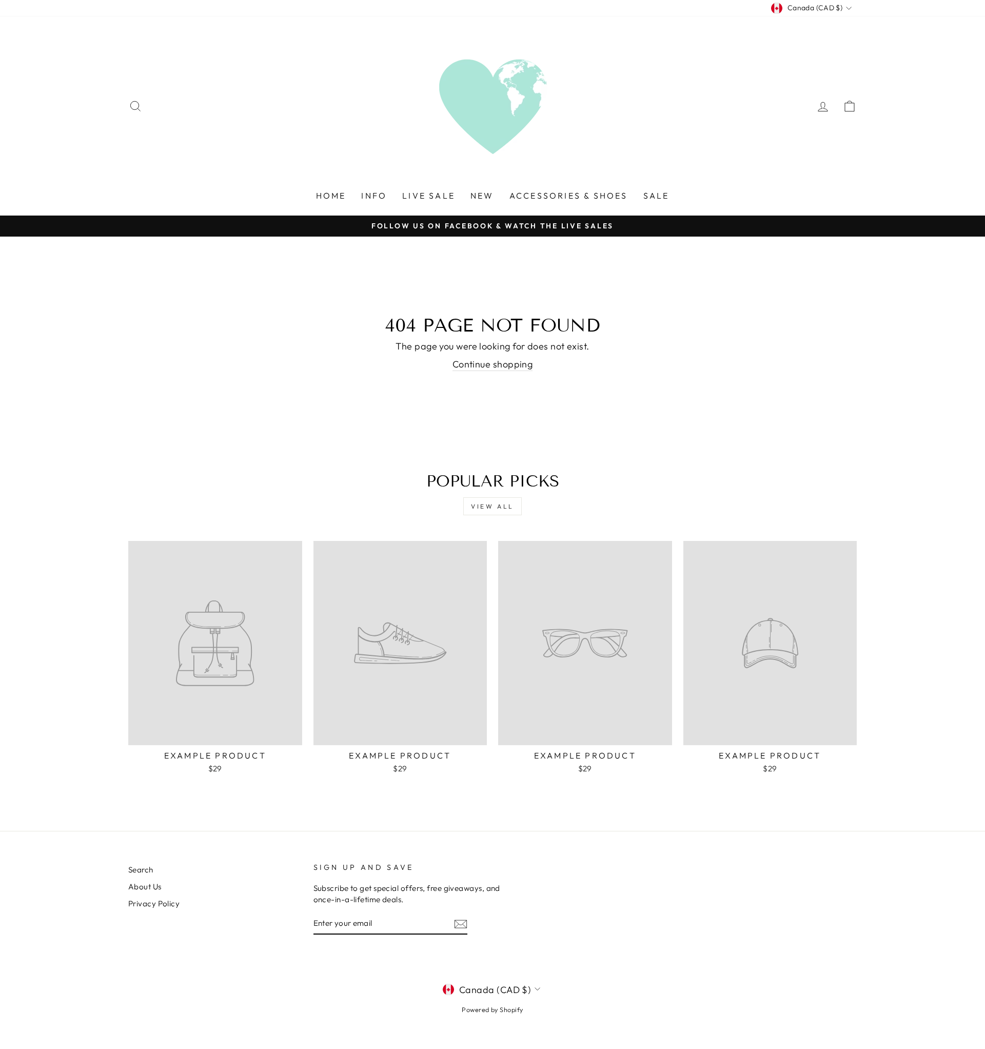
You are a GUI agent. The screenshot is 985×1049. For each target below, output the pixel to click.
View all (492, 506)
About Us (145, 886)
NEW (482, 195)
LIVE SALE (428, 195)
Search (140, 870)
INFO (374, 195)
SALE (656, 195)
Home (331, 195)
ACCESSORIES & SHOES (568, 195)
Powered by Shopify (492, 1009)
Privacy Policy (154, 903)
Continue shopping (492, 364)
